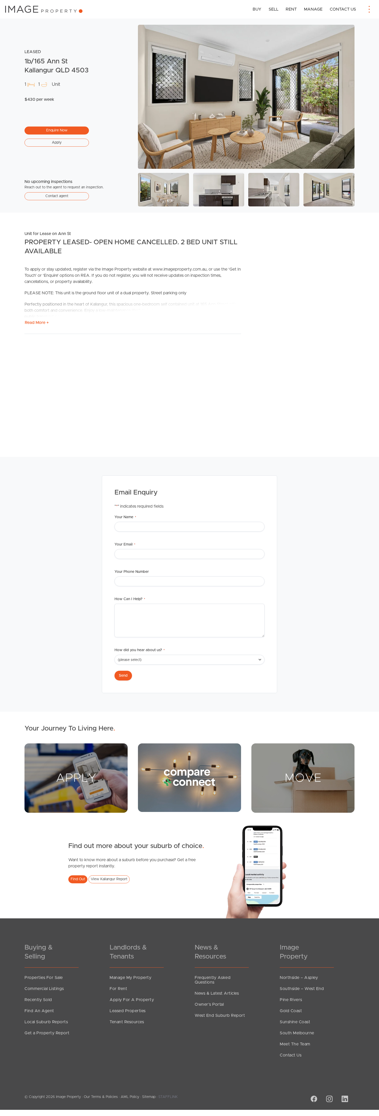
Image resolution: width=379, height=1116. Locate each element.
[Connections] (189, 777)
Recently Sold (38, 1000)
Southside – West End (302, 989)
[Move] (303, 778)
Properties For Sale (43, 978)
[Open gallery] (246, 97)
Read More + (37, 323)
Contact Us (343, 9)
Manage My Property (130, 978)
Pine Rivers (291, 1000)
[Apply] (76, 778)
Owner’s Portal (209, 1004)
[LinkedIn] (344, 1099)
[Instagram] (329, 1099)
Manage (313, 9)
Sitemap (148, 1097)
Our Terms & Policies (101, 1097)
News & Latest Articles (217, 993)
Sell (273, 9)
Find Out (78, 879)
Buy (257, 9)
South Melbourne (297, 1033)
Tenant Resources (127, 1022)
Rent (291, 9)
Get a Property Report (47, 1033)
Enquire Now (57, 130)
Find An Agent (39, 1011)
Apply (57, 142)
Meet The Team (295, 1044)
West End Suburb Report (220, 1015)
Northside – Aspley (299, 978)
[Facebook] (313, 1099)
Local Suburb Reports (46, 1022)
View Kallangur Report (109, 879)
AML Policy (130, 1097)
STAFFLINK (168, 1097)
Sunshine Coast (295, 1022)
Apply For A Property (132, 1000)
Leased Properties (128, 1011)
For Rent (118, 989)
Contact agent (56, 196)
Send (123, 675)
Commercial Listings (44, 989)
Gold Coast (291, 1011)
